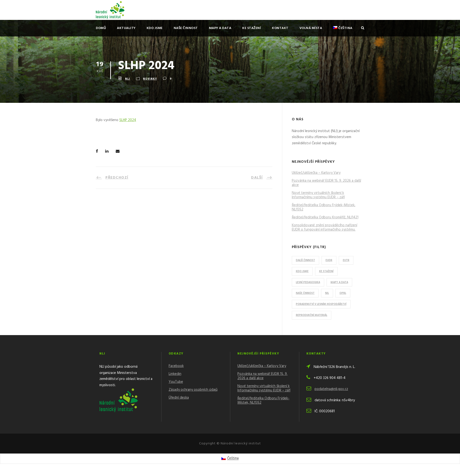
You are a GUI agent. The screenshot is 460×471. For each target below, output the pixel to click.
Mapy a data (220, 28)
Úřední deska (179, 398)
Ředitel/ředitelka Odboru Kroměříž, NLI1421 (325, 217)
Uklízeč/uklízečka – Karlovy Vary (316, 173)
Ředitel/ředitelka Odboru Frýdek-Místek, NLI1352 (323, 207)
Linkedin (175, 374)
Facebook (176, 366)
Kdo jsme (155, 28)
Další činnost (305, 260)
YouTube (176, 382)
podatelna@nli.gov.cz (331, 389)
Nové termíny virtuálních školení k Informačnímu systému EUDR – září (318, 195)
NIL (327, 293)
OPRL (342, 293)
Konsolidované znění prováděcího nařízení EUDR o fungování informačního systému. (324, 227)
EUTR (346, 260)
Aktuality (126, 28)
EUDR (329, 260)
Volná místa (310, 28)
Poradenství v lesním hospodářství (321, 304)
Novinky (150, 79)
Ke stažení (251, 28)
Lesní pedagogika (308, 282)
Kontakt (280, 28)
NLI (127, 79)
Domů (101, 28)
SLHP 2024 (127, 120)
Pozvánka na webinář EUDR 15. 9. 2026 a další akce (326, 183)
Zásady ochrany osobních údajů (193, 390)
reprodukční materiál (311, 315)
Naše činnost (186, 28)
